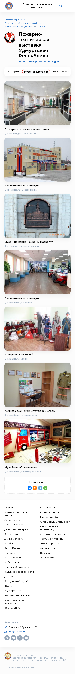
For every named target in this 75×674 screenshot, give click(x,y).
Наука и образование (17, 567)
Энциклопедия (13, 557)
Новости (9, 552)
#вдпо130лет (12, 548)
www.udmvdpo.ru (30, 61)
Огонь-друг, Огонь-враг (55, 521)
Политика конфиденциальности (20, 667)
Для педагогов (13, 576)
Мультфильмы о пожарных (14, 601)
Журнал (9, 585)
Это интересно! (50, 543)
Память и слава (13, 524)
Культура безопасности (19, 571)
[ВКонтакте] (30, 488)
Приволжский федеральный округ (24, 23)
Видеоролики (12, 590)
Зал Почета (47, 557)
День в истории (13, 538)
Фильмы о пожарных (17, 595)
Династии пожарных (16, 529)
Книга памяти (12, 534)
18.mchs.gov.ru (52, 61)
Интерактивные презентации (50, 528)
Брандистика (12, 607)
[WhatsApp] (45, 488)
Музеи (41, 26)
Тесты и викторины (52, 538)
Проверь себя (49, 517)
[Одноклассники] (35, 488)
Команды (46, 552)
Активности (47, 548)
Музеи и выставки (36, 71)
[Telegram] (40, 488)
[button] (65, 71)
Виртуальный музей (16, 581)
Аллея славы (12, 519)
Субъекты (10, 507)
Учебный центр (13, 543)
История (13, 71)
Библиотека (11, 562)
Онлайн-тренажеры (52, 534)
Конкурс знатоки (50, 512)
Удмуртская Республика (18, 26)
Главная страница (14, 19)
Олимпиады (47, 507)
